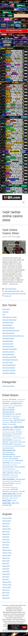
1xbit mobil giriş (17, 444)
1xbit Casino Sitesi (19, 420)
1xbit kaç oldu (21, 441)
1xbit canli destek (8, 410)
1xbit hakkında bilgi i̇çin (7, 437)
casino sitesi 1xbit (9, 493)
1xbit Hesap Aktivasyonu (10, 360)
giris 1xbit (19, 493)
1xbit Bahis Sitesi (16, 403)
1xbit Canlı (18, 414)
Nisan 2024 (6, 561)
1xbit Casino (16, 418)
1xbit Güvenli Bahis (8, 354)
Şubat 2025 (6, 534)
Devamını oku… (14, 284)
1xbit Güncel (19, 431)
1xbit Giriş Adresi (8, 429)
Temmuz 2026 (6, 518)
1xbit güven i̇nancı (16, 435)
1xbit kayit (5, 442)
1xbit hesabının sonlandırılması (19, 437)
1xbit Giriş (5, 312)
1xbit (3, 314)
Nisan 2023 (6, 592)
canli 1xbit (22, 491)
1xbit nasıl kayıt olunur (7, 452)
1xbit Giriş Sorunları (8, 352)
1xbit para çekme (7, 456)
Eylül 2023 (5, 579)
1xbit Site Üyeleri (7, 362)
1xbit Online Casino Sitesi (10, 231)
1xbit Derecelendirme (9, 365)
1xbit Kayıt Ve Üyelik (8, 370)
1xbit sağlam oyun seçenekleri (8, 460)
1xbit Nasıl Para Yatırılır (9, 317)
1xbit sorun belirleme (6, 464)
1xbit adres (5, 399)
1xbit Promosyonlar (10, 289)
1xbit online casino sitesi (12, 291)
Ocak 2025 (5, 537)
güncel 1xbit (5, 498)
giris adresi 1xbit (7, 496)
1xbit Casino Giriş (7, 344)
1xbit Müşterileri (7, 325)
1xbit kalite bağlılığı (17, 439)
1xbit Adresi (6, 309)
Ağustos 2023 (6, 582)
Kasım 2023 (6, 574)
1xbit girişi (18, 429)
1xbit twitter (5, 475)
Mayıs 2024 (6, 558)
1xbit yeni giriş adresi (8, 483)
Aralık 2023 (5, 571)
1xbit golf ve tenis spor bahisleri (8, 431)
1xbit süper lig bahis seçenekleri (8, 468)
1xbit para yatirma (8, 454)
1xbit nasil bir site (8, 450)
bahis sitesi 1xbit (14, 491)
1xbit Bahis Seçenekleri (9, 349)
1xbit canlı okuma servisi (7, 418)
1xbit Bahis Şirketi (7, 322)
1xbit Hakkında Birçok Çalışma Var (13, 336)
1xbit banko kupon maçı (7, 405)
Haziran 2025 (6, 529)
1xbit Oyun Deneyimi (8, 368)
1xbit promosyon (13, 458)
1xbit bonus (11, 407)
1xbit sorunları (14, 464)
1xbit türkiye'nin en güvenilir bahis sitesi (10, 476)
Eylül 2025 (5, 526)
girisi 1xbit (17, 496)
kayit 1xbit (22, 293)
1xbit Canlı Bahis (6, 416)
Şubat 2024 (6, 566)
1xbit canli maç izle (8, 412)
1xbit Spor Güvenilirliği (9, 357)
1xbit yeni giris (17, 481)
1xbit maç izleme (7, 444)
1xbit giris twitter (12, 424)
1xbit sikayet (19, 460)
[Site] (14, 51)
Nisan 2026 (6, 523)
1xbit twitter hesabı (14, 474)
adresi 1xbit (5, 491)
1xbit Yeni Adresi (20, 479)
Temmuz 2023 (6, 584)
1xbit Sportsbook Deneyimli (10, 330)
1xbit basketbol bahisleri (17, 405)
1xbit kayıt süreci (13, 441)
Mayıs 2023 (6, 590)
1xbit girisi (4, 424)
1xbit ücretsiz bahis (6, 489)
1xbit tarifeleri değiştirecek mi (8, 470)
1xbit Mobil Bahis (7, 341)
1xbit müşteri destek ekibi (7, 446)
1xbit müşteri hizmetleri (19, 446)
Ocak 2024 (5, 568)
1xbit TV (17, 470)
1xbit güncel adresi (17, 433)
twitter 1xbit (15, 503)
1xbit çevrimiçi (18, 483)
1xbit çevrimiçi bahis (7, 485)
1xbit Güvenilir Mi (7, 435)
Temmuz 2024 (6, 553)
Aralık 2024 (5, 539)
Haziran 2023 (6, 587)
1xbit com (13, 422)
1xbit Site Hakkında (8, 328)
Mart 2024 (5, 563)
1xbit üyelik (14, 489)
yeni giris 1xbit (6, 505)
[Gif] (14, 82)
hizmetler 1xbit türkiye (13, 498)
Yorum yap (7, 296)
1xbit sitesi (6, 462)
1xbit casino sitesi (5, 422)
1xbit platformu (17, 456)
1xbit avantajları (6, 401)
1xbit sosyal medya (7, 466)
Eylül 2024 (5, 547)
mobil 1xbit (6, 503)
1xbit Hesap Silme (8, 346)
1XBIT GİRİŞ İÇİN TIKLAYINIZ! (14, 30)
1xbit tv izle (17, 472)
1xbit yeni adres (8, 479)
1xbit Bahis (5, 403)
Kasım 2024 (6, 542)
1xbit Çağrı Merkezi (8, 333)
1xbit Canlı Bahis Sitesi (9, 320)
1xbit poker (5, 458)
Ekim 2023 (5, 576)
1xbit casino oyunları (7, 420)
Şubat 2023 (6, 598)
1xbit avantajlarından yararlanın (17, 401)
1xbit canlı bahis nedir (15, 416)
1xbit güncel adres (7, 433)
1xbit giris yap (7, 427)
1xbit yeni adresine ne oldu (7, 481)
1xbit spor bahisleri (19, 466)
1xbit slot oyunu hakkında (16, 462)
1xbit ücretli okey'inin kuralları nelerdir (9, 487)
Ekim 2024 (5, 545)
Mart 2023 (5, 595)
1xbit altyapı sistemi (21, 399)
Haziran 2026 (6, 521)
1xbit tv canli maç (7, 472)
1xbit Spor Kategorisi (8, 373)
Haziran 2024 (6, 555)
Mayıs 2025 (6, 531)
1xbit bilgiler (4, 407)
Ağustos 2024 (6, 550)
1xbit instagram (7, 440)
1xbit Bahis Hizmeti (8, 338)
